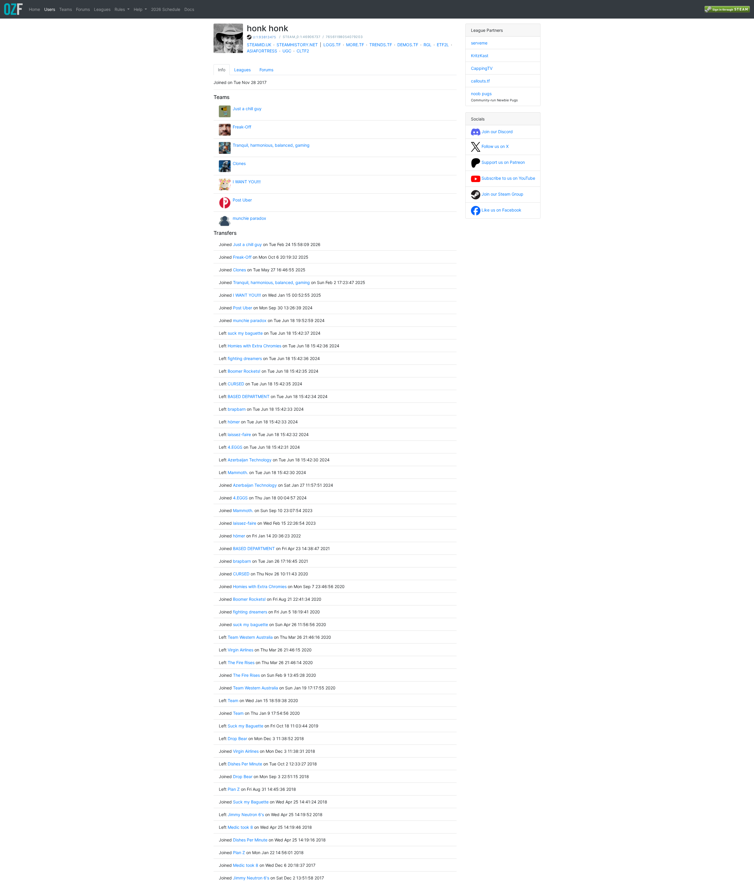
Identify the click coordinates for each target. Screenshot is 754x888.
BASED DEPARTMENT (248, 396)
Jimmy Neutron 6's (246, 814)
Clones (239, 163)
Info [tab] (221, 69)
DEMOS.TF (407, 44)
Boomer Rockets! (244, 371)
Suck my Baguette (246, 725)
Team (233, 700)
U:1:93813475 (264, 37)
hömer (234, 421)
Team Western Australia (250, 637)
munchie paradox (249, 218)
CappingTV (481, 68)
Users (49, 9)
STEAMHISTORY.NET (297, 44)
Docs (189, 9)
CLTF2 (303, 50)
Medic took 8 (240, 827)
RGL (427, 44)
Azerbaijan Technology (250, 459)
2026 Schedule (165, 9)
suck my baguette (246, 333)
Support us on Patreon (502, 162)
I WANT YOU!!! (247, 181)
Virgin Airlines (240, 649)
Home (34, 9)
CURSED (236, 383)
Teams (65, 9)
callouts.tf (480, 80)
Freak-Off (242, 126)
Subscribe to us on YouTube (507, 178)
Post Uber (242, 199)
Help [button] (139, 9)
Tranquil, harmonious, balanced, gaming (271, 145)
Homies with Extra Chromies (255, 345)
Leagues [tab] (242, 69)
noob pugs (481, 93)
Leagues (102, 9)
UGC (286, 50)
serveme (479, 42)
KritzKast (479, 55)
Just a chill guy (247, 108)
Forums (83, 9)
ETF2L (443, 44)
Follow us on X (494, 146)
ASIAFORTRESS (262, 50)
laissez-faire (239, 434)
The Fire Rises (241, 662)
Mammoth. (238, 472)
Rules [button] (120, 9)
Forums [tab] (266, 69)
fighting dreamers (245, 358)
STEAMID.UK (259, 44)
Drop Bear (237, 738)
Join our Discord (496, 131)
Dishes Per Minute (245, 763)
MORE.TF (355, 44)
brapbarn (237, 409)
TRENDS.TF (380, 44)
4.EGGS (235, 447)
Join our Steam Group (501, 194)
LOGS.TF (332, 44)
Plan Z (234, 789)
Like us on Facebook (500, 209)
